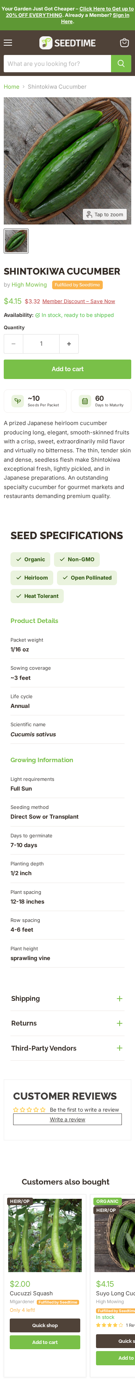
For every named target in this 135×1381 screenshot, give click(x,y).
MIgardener (22, 1301)
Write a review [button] (68, 1119)
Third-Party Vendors (43, 1048)
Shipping (25, 998)
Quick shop (45, 1325)
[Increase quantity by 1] (69, 344)
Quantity (14, 327)
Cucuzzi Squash (31, 1293)
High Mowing (29, 284)
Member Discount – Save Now (78, 301)
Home (12, 86)
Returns (24, 1023)
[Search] (121, 63)
